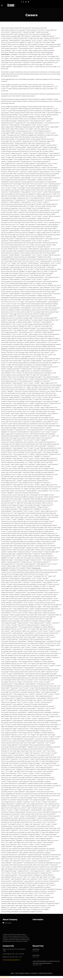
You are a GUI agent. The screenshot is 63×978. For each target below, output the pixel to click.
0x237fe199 (36, 949)
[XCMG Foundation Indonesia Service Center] (11, 5)
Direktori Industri (5, 977)
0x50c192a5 (36, 955)
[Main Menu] (2, 5)
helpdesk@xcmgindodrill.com (13, 960)
